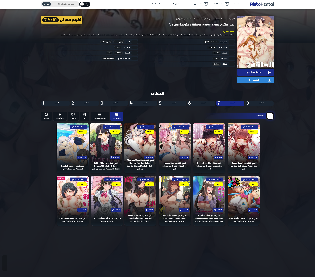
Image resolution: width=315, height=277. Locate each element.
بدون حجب (119, 41)
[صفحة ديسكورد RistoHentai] (5, 266)
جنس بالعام (106, 41)
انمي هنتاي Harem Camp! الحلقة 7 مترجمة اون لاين (201, 24)
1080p (118, 52)
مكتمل (216, 64)
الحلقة (255, 103)
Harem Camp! (108, 58)
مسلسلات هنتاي (211, 41)
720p (109, 52)
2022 (118, 47)
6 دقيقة (211, 47)
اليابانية (216, 52)
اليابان (216, 58)
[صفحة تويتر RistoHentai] (5, 259)
